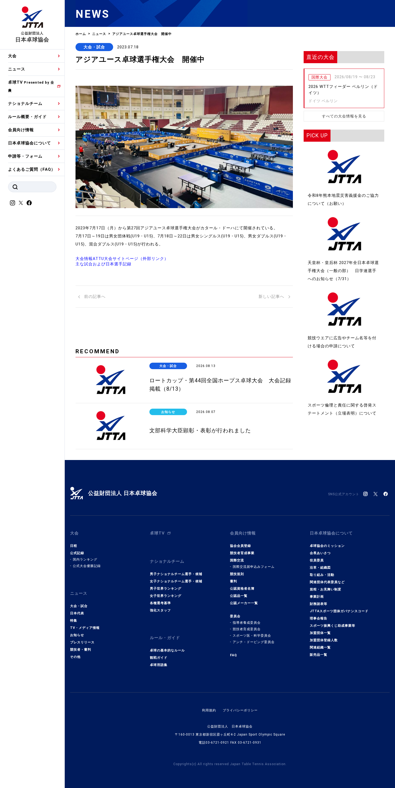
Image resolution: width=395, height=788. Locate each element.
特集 (73, 620)
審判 (233, 581)
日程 (73, 546)
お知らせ (77, 635)
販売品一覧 (318, 655)
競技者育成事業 (242, 553)
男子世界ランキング (165, 588)
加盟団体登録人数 (324, 640)
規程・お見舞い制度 (325, 589)
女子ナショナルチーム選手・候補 (176, 581)
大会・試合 (94, 47)
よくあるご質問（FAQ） (31, 169)
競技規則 (237, 574)
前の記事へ (94, 296)
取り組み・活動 (322, 575)
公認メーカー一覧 (244, 603)
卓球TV (31, 86)
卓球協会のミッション (327, 546)
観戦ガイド (158, 657)
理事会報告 (318, 618)
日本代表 (77, 613)
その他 (75, 657)
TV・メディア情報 (85, 628)
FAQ (233, 655)
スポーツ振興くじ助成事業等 (332, 625)
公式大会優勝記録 (87, 566)
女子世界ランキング (165, 596)
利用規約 (209, 710)
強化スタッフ (160, 610)
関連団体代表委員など (327, 582)
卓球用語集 (158, 665)
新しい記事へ (272, 296)
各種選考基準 (160, 603)
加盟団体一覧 (320, 633)
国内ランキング (85, 559)
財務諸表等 (318, 604)
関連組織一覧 (320, 647)
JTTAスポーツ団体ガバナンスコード (339, 611)
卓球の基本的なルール (167, 650)
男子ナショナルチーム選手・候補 (176, 574)
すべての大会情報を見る (344, 116)
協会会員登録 (240, 546)
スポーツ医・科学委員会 (252, 635)
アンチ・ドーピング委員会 (254, 642)
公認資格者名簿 (242, 588)
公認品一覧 (238, 596)
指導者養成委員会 (247, 623)
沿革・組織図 (320, 567)
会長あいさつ (320, 553)
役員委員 (317, 560)
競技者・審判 (80, 649)
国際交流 (237, 560)
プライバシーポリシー (240, 710)
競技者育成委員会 (247, 629)
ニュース (16, 69)
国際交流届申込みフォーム (254, 567)
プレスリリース (82, 642)
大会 (12, 56)
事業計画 (317, 596)
